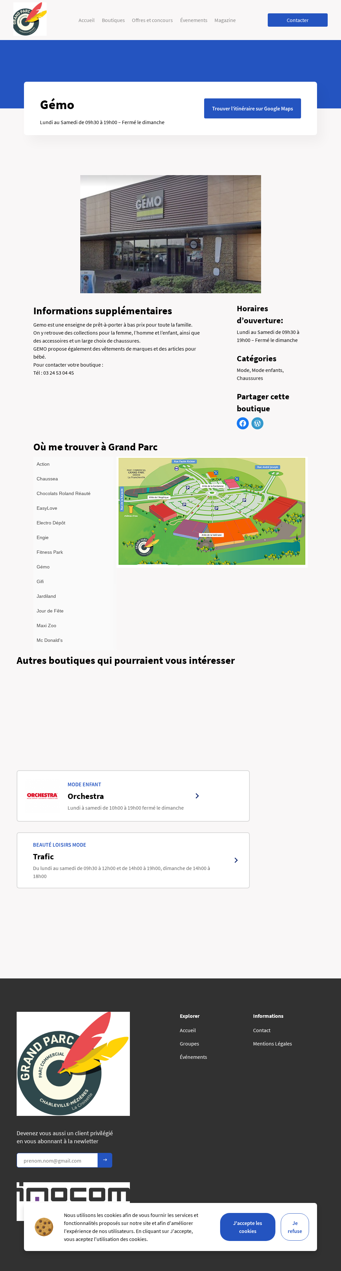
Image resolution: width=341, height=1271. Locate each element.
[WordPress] (257, 423)
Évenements (193, 20)
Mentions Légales (272, 1043)
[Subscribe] (105, 1160)
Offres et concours (152, 20)
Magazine (225, 20)
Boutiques (113, 20)
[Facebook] (243, 423)
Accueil (87, 20)
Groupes (189, 1043)
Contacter (298, 20)
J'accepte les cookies (247, 1227)
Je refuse (295, 1227)
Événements (193, 1056)
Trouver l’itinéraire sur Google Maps (252, 108)
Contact (261, 1030)
